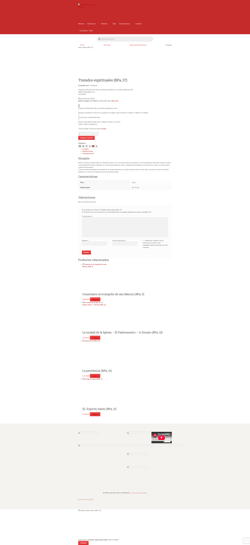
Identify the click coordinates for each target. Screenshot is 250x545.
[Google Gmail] (93, 146)
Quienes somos (124, 24)
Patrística (107, 45)
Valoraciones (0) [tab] (88, 153)
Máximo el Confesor (116, 90)
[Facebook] (79, 146)
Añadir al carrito (86, 138)
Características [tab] (87, 151)
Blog (114, 24)
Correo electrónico (119, 240)
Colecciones (91, 24)
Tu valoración (87, 216)
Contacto (138, 24)
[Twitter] (83, 146)
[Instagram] (86, 146)
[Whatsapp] (89, 146)
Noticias (81, 24)
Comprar (95, 299)
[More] (96, 146)
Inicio (82, 45)
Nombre (85, 240)
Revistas (104, 24)
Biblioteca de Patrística (138, 45)
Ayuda (104, 129)
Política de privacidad (139, 493)
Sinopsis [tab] (85, 149)
